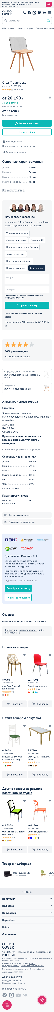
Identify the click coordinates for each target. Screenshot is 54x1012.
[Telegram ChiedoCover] (4, 995)
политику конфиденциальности (24, 296)
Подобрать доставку (18, 588)
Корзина (44, 12)
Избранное (39, 12)
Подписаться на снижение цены (18, 146)
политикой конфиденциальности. (16, 5)
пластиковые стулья (17, 793)
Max (34, 12)
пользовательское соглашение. (32, 966)
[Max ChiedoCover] (11, 995)
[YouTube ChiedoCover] (18, 995)
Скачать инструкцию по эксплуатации (21, 449)
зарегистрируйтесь (28, 629)
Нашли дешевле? (14, 141)
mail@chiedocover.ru (14, 988)
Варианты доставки (16, 152)
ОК (48, 4)
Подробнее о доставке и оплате (21, 580)
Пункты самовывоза (18, 597)
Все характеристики (13, 190)
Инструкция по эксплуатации (22, 522)
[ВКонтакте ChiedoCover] (25, 995)
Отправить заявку (27, 305)
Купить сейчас (27, 132)
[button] (50, 12)
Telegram (29, 12)
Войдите (9, 629)
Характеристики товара (19, 515)
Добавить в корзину (27, 123)
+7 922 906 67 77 (25, 12)
